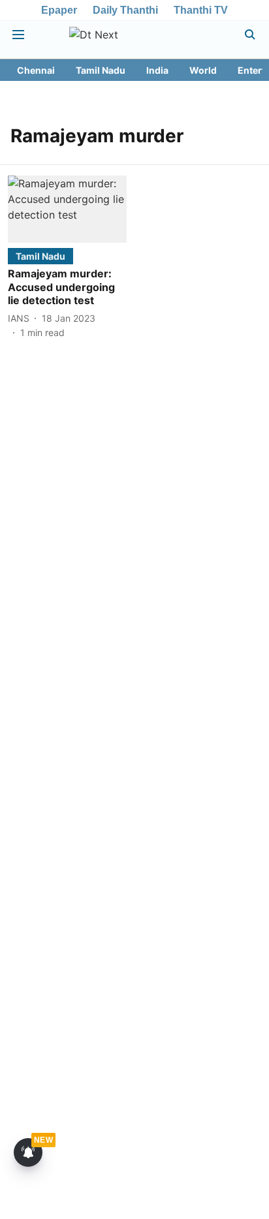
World (203, 70)
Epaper (59, 10)
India (157, 70)
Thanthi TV (201, 10)
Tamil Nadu (100, 70)
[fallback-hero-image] (67, 209)
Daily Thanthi (125, 10)
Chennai (36, 70)
